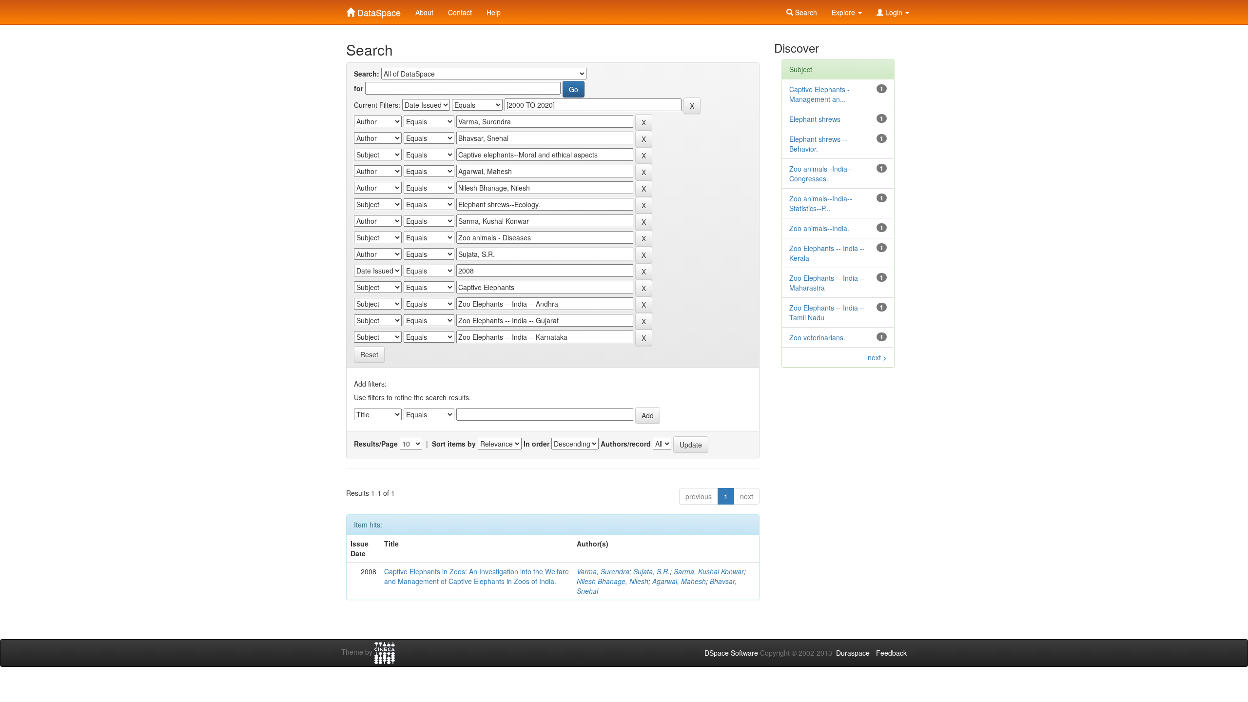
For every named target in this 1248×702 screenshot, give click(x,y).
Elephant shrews (814, 119)
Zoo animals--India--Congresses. (820, 173)
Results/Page (376, 443)
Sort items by (454, 443)
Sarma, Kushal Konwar (709, 571)
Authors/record (626, 443)
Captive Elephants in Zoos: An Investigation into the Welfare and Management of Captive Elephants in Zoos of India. (476, 576)
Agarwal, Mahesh (679, 581)
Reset (369, 354)
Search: (366, 73)
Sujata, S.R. (651, 571)
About (424, 12)
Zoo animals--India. (819, 228)
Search (805, 12)
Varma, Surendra (603, 571)
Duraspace (853, 653)
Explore (844, 12)
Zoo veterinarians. (817, 337)
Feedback (891, 653)
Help (494, 12)
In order (536, 443)
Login (893, 12)
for (358, 88)
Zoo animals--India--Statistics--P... (820, 203)
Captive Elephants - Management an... (819, 94)
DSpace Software (731, 653)
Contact (460, 12)
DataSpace (378, 10)
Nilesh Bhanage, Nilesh (612, 581)
